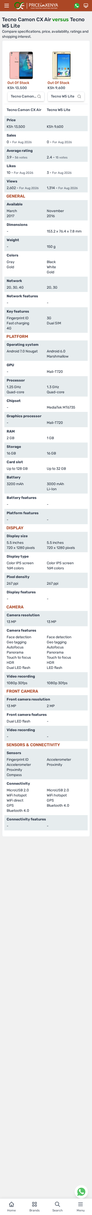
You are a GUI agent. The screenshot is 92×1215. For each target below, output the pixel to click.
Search (57, 1210)
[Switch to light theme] (86, 6)
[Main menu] (6, 5)
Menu (81, 1210)
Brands (34, 1210)
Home (11, 1210)
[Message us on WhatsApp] (77, 6)
